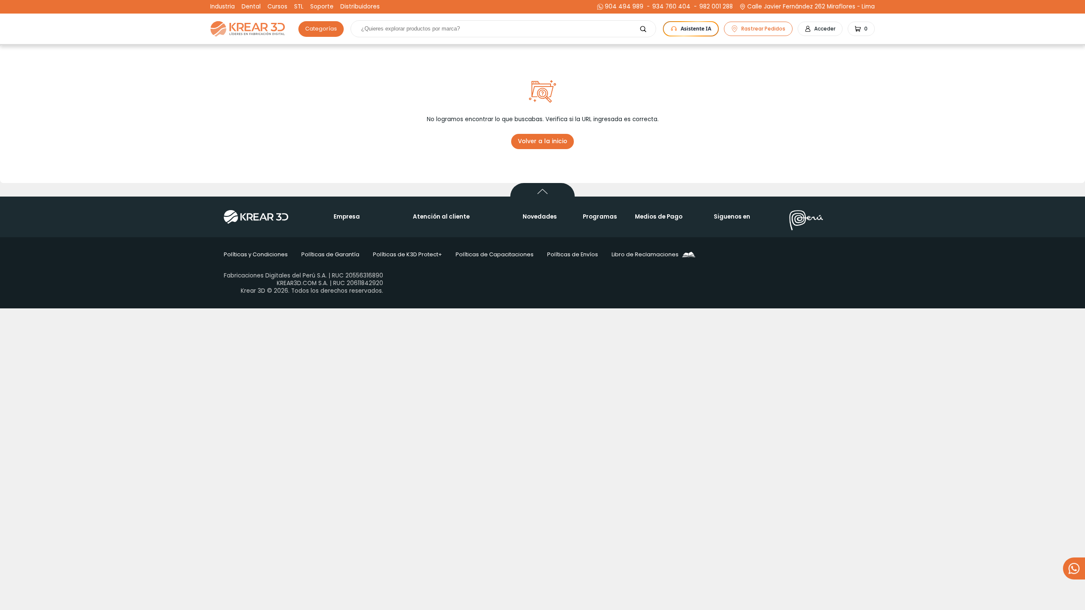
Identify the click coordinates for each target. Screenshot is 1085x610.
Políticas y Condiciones (256, 254)
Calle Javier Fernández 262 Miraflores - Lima (811, 6)
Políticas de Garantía (330, 254)
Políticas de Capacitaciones (495, 254)
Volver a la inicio (542, 141)
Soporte (322, 6)
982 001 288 (715, 6)
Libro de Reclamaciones (645, 254)
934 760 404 (670, 6)
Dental (251, 6)
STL (298, 6)
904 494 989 (624, 6)
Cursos (277, 6)
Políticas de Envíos (572, 254)
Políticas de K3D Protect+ (407, 254)
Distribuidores (360, 6)
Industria (222, 6)
